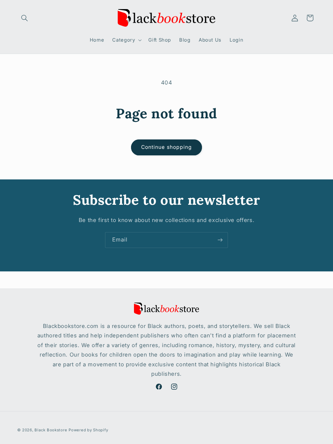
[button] (24, 17)
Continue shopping (166, 147)
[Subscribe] (220, 240)
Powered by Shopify (88, 430)
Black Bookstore (50, 430)
